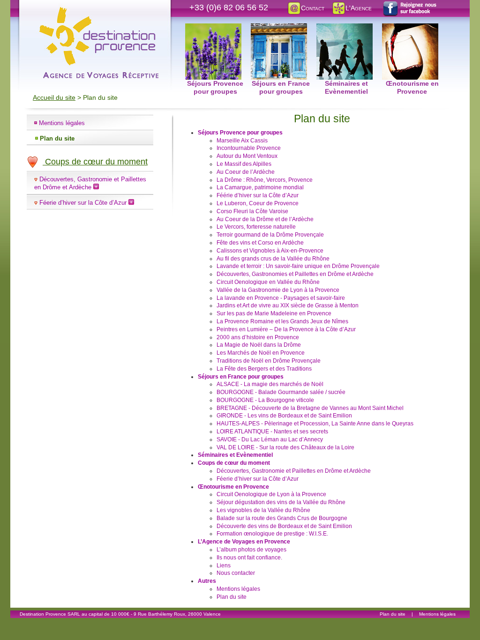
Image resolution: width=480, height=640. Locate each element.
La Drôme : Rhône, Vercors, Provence (265, 180)
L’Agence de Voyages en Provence (244, 541)
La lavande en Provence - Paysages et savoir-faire (281, 298)
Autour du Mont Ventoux (247, 156)
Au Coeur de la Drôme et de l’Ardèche (265, 219)
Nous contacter (236, 573)
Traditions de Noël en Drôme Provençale (269, 360)
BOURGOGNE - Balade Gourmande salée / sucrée (281, 392)
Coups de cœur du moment (95, 161)
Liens (224, 565)
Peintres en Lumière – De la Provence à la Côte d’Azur (286, 329)
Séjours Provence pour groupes (215, 28)
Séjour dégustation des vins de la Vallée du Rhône (281, 502)
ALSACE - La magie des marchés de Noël (270, 384)
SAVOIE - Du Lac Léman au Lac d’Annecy (270, 439)
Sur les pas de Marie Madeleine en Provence (274, 313)
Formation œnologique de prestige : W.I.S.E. (272, 533)
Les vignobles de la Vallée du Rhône (263, 510)
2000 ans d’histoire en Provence (258, 337)
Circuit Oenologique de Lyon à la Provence (271, 494)
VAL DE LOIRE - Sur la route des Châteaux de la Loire (285, 447)
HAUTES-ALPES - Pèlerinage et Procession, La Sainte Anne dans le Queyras (315, 423)
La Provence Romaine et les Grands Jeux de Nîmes (282, 321)
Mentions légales (62, 123)
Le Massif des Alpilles (244, 164)
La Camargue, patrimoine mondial (260, 187)
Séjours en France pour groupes (281, 28)
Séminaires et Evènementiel (346, 28)
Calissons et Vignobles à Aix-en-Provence (270, 250)
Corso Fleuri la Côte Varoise (252, 211)
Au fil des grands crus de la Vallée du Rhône (273, 258)
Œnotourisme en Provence (412, 28)
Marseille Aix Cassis (242, 140)
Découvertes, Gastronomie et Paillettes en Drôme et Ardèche (90, 183)
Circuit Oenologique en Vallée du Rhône (268, 282)
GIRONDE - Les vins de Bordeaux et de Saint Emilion (284, 415)
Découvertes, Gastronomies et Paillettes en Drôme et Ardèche (295, 274)
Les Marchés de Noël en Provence (261, 353)
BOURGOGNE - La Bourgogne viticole (265, 400)
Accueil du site (54, 97)
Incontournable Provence (249, 148)
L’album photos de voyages (251, 549)
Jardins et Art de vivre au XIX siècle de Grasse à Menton (288, 305)
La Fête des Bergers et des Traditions (264, 368)
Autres (207, 581)
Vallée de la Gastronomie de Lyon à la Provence (278, 290)
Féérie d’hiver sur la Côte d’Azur (258, 195)
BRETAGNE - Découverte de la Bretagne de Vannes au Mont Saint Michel (310, 408)
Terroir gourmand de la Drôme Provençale (270, 234)
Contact (312, 8)
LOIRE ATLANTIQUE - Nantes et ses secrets (272, 431)
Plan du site (57, 138)
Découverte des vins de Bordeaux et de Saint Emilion (284, 526)
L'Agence (358, 8)
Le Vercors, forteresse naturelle (256, 226)
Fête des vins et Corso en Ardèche (260, 242)
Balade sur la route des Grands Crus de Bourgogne (282, 518)
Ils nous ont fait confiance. (249, 557)
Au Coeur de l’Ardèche (246, 172)
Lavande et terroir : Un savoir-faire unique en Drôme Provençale (298, 266)
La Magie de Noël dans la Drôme (259, 345)
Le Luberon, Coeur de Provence (258, 203)
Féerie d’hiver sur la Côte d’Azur (83, 202)
